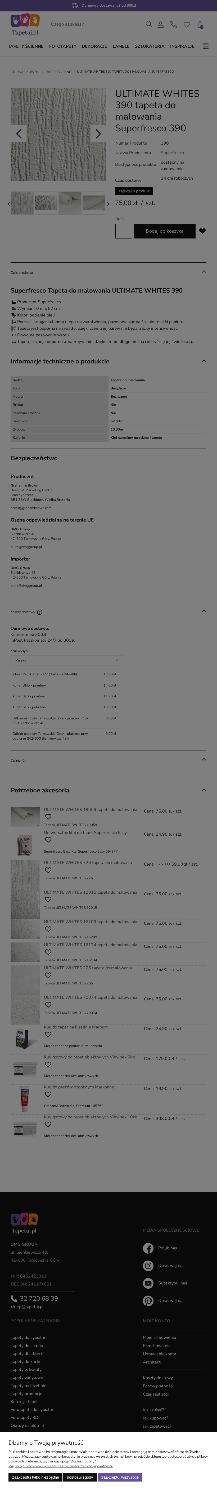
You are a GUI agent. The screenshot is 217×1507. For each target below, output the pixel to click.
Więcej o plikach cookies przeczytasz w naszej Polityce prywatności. (60, 1466)
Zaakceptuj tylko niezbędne (35, 1477)
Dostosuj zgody (80, 1477)
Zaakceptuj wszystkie (120, 1477)
